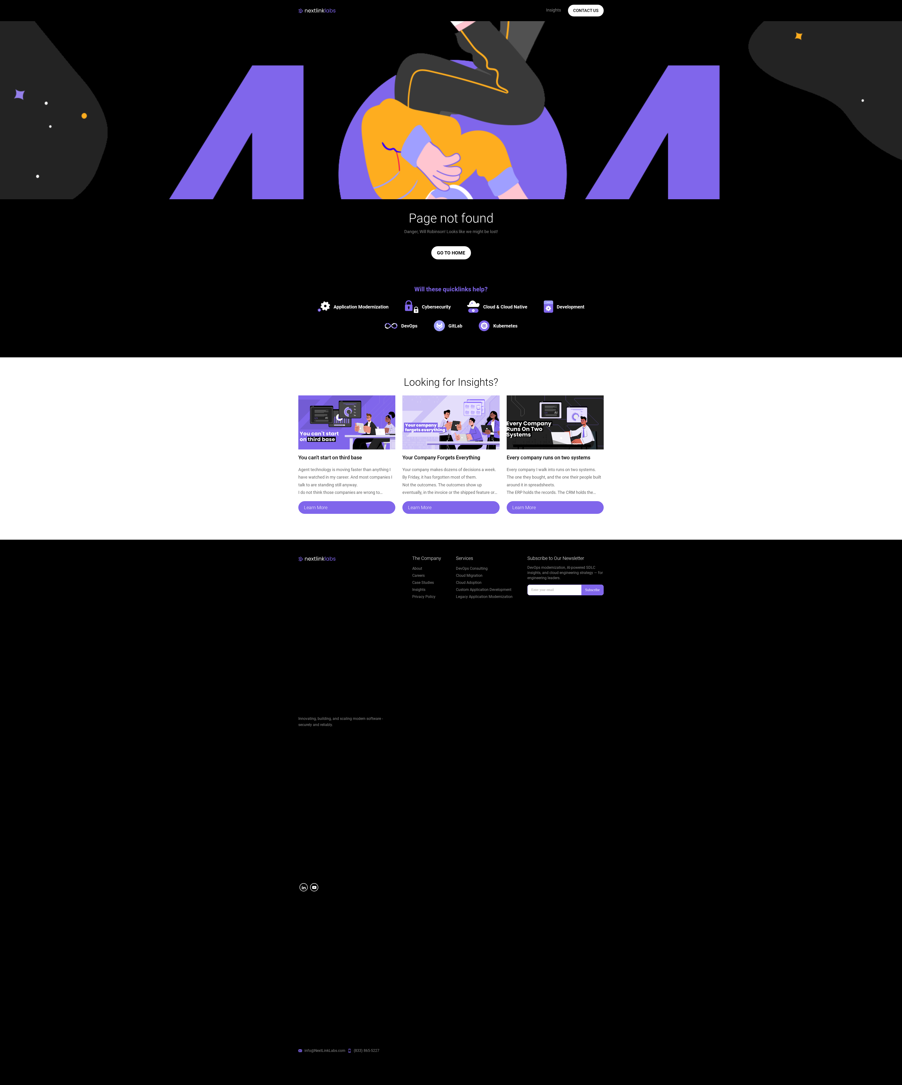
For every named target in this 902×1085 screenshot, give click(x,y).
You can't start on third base (330, 458)
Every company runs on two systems (548, 458)
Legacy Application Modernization (484, 596)
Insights (418, 589)
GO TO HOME (451, 253)
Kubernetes (505, 326)
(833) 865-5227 (366, 1050)
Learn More (315, 507)
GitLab (455, 326)
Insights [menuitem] (553, 10)
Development (570, 307)
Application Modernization (361, 307)
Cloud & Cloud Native (505, 307)
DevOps (409, 326)
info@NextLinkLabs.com (324, 1050)
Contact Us (586, 10)
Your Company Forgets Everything (441, 458)
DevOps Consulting (472, 568)
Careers (418, 575)
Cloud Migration (469, 575)
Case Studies (423, 582)
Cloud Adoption (469, 582)
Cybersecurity (436, 307)
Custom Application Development (483, 589)
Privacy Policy (423, 596)
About (417, 568)
